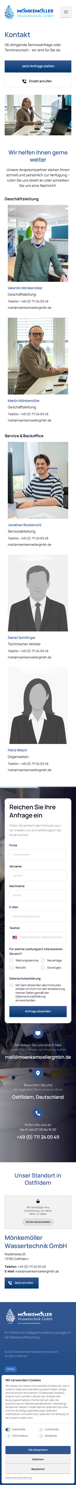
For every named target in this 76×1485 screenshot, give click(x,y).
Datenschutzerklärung (18, 1478)
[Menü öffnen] (65, 11)
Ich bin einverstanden (38, 1222)
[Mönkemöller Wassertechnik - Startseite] (29, 11)
